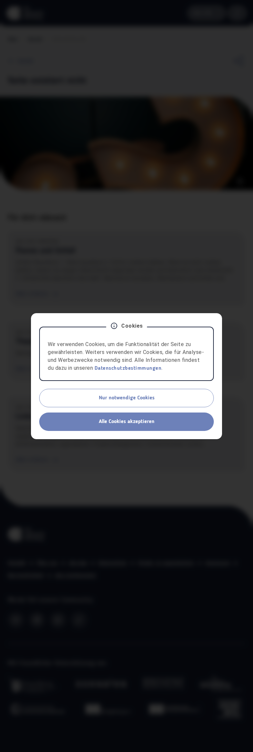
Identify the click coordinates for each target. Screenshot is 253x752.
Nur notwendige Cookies (127, 398)
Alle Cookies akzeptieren (127, 421)
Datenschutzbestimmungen (128, 368)
